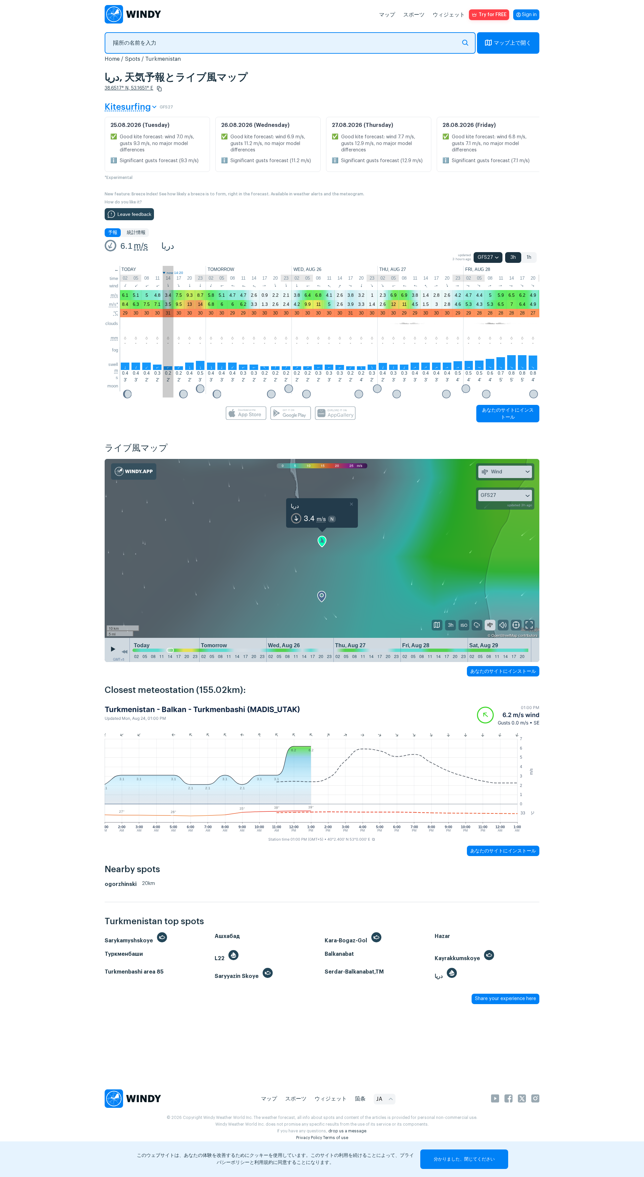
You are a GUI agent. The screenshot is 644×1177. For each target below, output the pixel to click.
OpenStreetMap (504, 635)
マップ (387, 14)
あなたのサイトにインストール (508, 413)
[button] (159, 88)
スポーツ (414, 14)
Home (112, 59)
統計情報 (136, 232)
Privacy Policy (309, 1138)
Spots (132, 59)
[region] (322, 548)
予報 (112, 232)
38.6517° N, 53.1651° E (129, 88)
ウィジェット (449, 14)
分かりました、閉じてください (464, 1159)
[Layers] (437, 625)
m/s (141, 245)
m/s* (113, 304)
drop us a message (347, 1131)
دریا (167, 245)
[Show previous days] (124, 652)
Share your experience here (505, 998)
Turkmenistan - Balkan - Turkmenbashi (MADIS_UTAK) (202, 709)
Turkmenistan (163, 59)
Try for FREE (492, 14)
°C (115, 313)
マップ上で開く (512, 43)
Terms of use (335, 1138)
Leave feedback (134, 214)
